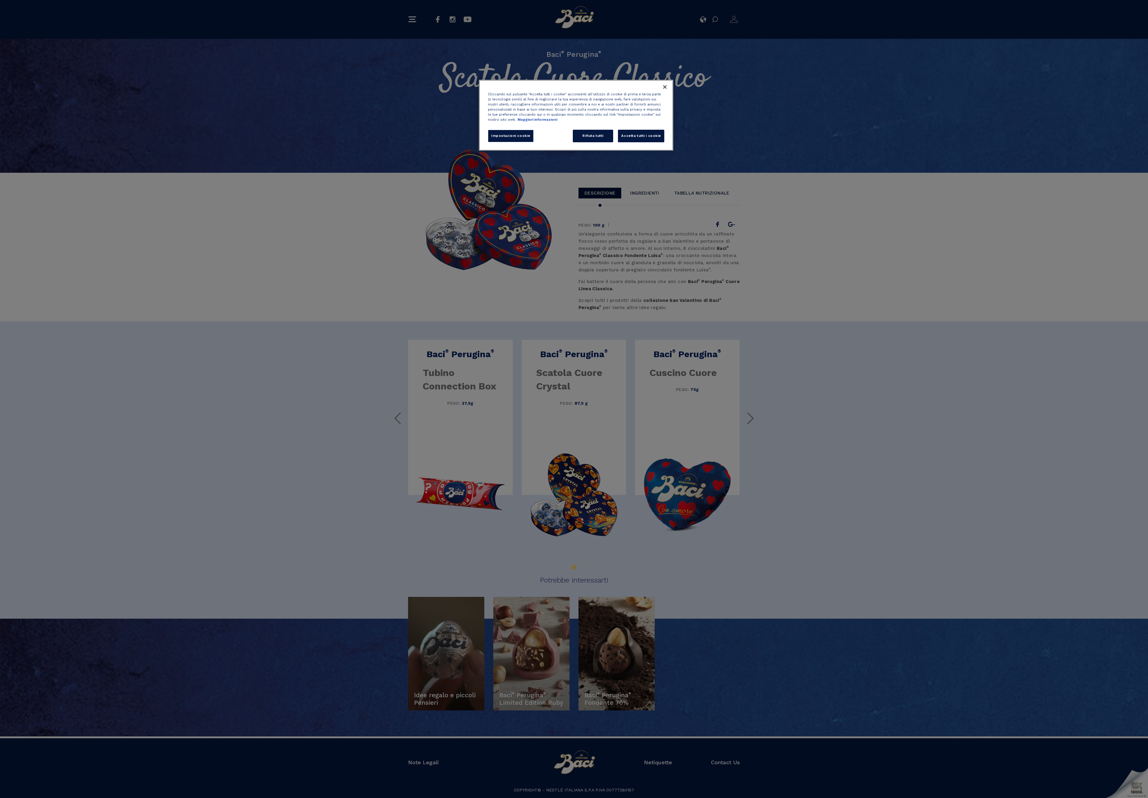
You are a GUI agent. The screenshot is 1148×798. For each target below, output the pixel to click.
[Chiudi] (664, 87)
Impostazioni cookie (510, 136)
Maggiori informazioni (537, 119)
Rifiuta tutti (592, 136)
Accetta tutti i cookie (641, 136)
